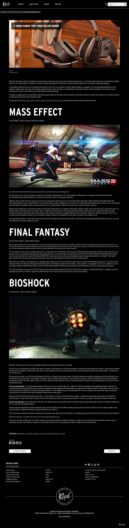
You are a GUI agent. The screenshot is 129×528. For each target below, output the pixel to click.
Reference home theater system (30, 100)
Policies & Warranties (92, 477)
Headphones (21, 433)
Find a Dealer (10, 470)
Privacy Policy (89, 475)
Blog (47, 477)
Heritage (46, 4)
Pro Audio (58, 4)
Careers (87, 472)
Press (47, 475)
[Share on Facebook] (10, 443)
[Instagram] (92, 464)
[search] (125, 4)
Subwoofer (36, 433)
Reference (57, 433)
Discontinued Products (13, 481)
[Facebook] (89, 464)
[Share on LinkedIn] (17, 443)
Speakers (21, 4)
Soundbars (49, 433)
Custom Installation (12, 475)
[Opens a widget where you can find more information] (122, 524)
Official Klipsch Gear (13, 477)
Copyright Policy (90, 479)
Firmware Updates (11, 479)
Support (48, 470)
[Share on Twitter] (13, 443)
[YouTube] (95, 464)
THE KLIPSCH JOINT (15, 12)
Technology (28, 433)
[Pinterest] (98, 464)
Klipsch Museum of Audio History (95, 470)
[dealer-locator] (106, 4)
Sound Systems (33, 4)
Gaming (63, 433)
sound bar (43, 100)
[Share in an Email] (20, 443)
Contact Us (49, 472)
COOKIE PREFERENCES (64, 516)
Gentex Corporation (78, 513)
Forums (48, 481)
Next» (112, 451)
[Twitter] (86, 464)
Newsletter (49, 479)
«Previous (19, 451)
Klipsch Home (4, 12)
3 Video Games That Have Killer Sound (31, 12)
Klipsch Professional (13, 472)
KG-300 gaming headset (56, 100)
